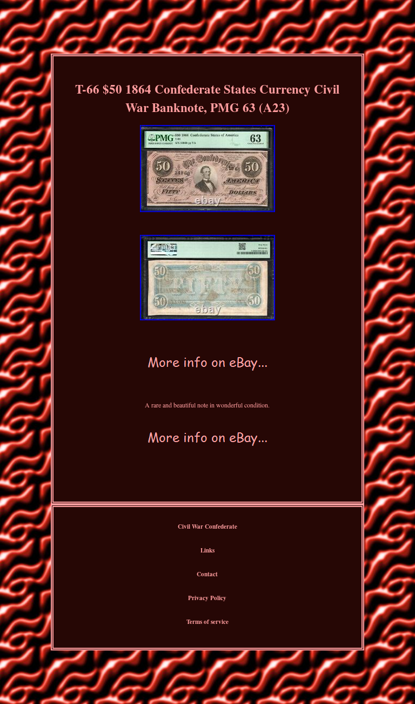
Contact (207, 574)
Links (207, 550)
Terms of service (207, 621)
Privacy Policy (207, 598)
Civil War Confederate (207, 526)
